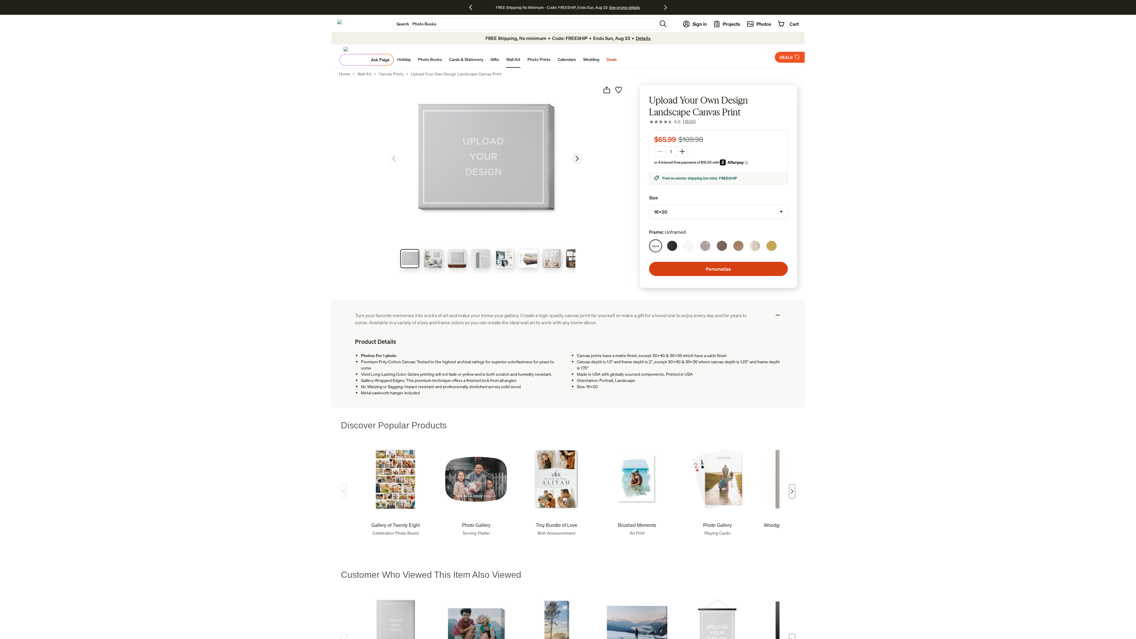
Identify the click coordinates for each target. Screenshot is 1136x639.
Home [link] (344, 74)
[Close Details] (777, 315)
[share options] (606, 90)
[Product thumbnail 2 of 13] (433, 258)
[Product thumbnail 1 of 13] (409, 258)
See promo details (628, 7)
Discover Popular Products (394, 425)
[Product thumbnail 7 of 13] (551, 258)
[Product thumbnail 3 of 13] (457, 258)
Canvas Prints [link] (391, 74)
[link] (672, 121)
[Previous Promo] (473, 7)
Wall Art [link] (364, 74)
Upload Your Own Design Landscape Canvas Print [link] (456, 74)
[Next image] (577, 158)
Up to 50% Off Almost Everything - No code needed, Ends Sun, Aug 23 (551, 7)
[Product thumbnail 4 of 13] (480, 258)
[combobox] (525, 24)
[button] (663, 24)
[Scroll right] (792, 491)
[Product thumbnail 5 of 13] (504, 258)
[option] (655, 245)
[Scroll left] (344, 491)
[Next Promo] (665, 7)
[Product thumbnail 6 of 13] (528, 258)
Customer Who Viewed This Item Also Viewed (431, 575)
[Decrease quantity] (659, 151)
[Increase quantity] (682, 151)
